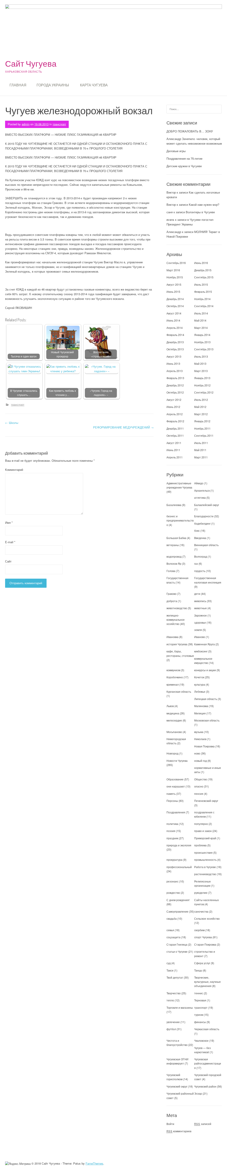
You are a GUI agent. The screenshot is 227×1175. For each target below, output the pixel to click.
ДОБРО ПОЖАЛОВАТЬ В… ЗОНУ (189, 131)
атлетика (200, 497)
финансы (200, 1022)
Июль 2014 (201, 313)
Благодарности (203, 516)
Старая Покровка (205, 944)
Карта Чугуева (94, 85)
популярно (201, 824)
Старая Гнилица (176, 944)
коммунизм (173, 670)
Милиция (200, 713)
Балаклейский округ (206, 505)
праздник (172, 838)
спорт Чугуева (203, 937)
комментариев (178, 1131)
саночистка (201, 911)
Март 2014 (201, 328)
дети (197, 593)
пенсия (198, 793)
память (171, 793)
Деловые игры (176, 151)
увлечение (173, 1022)
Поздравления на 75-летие (184, 158)
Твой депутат (174, 977)
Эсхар (198, 1093)
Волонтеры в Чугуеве (200, 212)
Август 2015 (173, 284)
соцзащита (173, 937)
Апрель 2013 (174, 371)
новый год (200, 760)
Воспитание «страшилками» (101, 354)
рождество (173, 892)
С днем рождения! (178, 900)
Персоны (172, 801)
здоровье (200, 622)
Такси (170, 970)
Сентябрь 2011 (203, 435)
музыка (198, 732)
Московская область (206, 720)
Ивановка (172, 637)
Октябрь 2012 (175, 392)
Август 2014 (173, 313)
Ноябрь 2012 (202, 385)
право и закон (203, 831)
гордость (199, 571)
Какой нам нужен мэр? (204, 204)
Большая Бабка (176, 538)
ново (197, 753)
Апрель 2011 (174, 457)
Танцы (198, 970)
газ (196, 563)
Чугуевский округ (176, 1086)
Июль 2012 (201, 399)
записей (202, 1124)
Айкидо (198, 483)
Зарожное (200, 615)
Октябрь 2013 (175, 349)
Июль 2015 (201, 284)
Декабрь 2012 (175, 385)
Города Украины (53, 85)
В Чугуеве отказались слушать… (23, 393)
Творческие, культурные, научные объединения (207, 981)
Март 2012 (201, 414)
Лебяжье (199, 691)
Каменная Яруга (204, 644)
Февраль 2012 (175, 421)
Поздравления (175, 812)
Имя (9, 522)
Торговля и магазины (179, 1007)
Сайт (8, 561)
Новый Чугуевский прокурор (62, 354)
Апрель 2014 (174, 328)
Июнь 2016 (201, 263)
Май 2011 (200, 450)
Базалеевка (173, 505)
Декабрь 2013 (175, 342)
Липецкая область (205, 699)
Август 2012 (173, 399)
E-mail (10, 542)
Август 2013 (173, 356)
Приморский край (205, 838)
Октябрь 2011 (175, 435)
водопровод (174, 556)
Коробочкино (174, 677)
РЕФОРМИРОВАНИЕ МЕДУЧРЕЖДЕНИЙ (123, 427)
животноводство (176, 608)
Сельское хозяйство (207, 918)
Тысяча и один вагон (24, 356)
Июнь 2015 (173, 291)
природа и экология (178, 845)
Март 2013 (201, 371)
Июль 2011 (201, 443)
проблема (200, 845)
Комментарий (14, 469)
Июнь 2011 (173, 450)
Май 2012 (200, 407)
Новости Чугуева (177, 760)
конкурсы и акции (205, 670)
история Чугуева (176, 644)
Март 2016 (173, 270)
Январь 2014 (202, 335)
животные (200, 608)
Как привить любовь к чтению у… (62, 393)
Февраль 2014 (175, 335)
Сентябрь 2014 (203, 306)
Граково (171, 593)
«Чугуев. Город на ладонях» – (101, 393)
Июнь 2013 (173, 363)
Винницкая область (206, 545)
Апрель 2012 (174, 414)
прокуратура (174, 859)
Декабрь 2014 (175, 299)
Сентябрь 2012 (203, 392)
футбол (171, 1029)
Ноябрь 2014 (202, 299)
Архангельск (202, 490)
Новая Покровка (204, 746)
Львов (170, 706)
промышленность (205, 859)
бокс (197, 530)
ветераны (172, 545)
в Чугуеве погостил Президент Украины (189, 221)
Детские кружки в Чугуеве (184, 166)
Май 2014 (200, 320)
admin (25, 124)
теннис (198, 993)
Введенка (200, 538)
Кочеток (199, 677)
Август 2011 (173, 443)
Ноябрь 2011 (202, 428)
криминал (172, 684)
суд (168, 963)
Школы (11, 423)
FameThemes (94, 1163)
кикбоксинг (200, 651)
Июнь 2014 (173, 320)
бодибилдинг (202, 523)
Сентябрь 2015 (203, 277)
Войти (170, 1124)
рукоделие (200, 892)
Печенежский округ (206, 801)
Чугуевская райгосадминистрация (207, 1063)
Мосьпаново (174, 732)
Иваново (199, 637)
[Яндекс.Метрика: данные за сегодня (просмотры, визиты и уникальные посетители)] (18, 1163)
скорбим (199, 930)
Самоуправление (177, 911)
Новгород (172, 753)
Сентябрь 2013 (203, 349)
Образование (175, 779)
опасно (198, 786)
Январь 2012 (202, 421)
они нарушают (175, 786)
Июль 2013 (201, 356)
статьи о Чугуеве (177, 951)
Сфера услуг (202, 963)
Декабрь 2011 (175, 428)
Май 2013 (200, 363)
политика (172, 824)
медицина (172, 713)
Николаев (200, 739)
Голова (170, 571)
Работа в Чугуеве (205, 867)
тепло (170, 1000)
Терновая (200, 1000)
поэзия (170, 831)
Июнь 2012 (173, 407)
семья (170, 930)
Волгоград (200, 556)
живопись (200, 601)
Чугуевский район (205, 1086)
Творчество (173, 993)
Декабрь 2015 (202, 270)
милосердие (174, 720)
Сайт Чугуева (31, 63)
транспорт (59, 124)
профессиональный (179, 867)
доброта (171, 601)
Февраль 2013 (175, 378)
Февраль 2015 (203, 291)
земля (198, 630)
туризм (198, 1014)
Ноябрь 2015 (174, 277)
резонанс (172, 881)
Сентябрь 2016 (176, 263)
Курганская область (178, 691)
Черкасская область (206, 1029)
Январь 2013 (202, 378)
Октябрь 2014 (175, 306)
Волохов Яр (173, 563)
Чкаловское (201, 1040)
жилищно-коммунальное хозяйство (175, 619)
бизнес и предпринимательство (180, 520)
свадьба (171, 918)
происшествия (203, 852)
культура (199, 684)
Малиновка (201, 706)
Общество (200, 779)
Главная (18, 85)
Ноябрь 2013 (202, 342)
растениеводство (205, 874)
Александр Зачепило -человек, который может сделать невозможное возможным (194, 141)
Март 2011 (201, 457)
